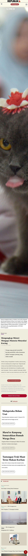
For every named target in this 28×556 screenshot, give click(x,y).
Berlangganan (14, 4)
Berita (8, 8)
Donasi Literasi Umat (14, 395)
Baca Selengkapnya (14, 380)
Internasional (5, 485)
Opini (13, 8)
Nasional (4, 506)
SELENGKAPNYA (9, 423)
